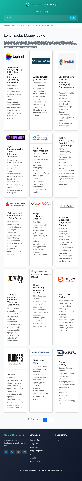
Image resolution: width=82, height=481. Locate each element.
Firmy (35, 25)
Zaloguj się (33, 444)
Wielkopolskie (9, 41)
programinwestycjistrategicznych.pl (17, 25)
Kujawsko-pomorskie (29, 47)
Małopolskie (33, 41)
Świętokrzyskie (21, 41)
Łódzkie (16, 44)
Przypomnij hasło (36, 451)
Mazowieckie (33, 44)
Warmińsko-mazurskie (12, 47)
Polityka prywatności (62, 440)
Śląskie (49, 41)
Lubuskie (42, 41)
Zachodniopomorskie (68, 44)
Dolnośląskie (67, 41)
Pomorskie (43, 44)
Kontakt (32, 458)
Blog (46, 12)
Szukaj (72, 18)
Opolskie (24, 44)
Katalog (37, 12)
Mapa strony (34, 461)
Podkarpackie (54, 44)
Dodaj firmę (34, 447)
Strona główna (35, 440)
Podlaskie (57, 41)
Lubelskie (8, 44)
